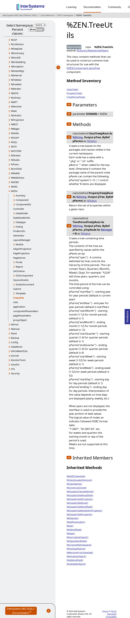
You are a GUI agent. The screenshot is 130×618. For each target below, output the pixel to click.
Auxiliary (20, 195)
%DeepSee (16, 48)
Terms (114, 611)
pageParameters (22, 315)
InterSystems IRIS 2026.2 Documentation (22, 611)
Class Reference (47, 15)
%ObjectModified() (77, 541)
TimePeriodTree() (76, 96)
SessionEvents (21, 280)
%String (78, 137)
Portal (19, 262)
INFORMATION (19, 351)
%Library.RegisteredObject (93, 50)
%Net (14, 110)
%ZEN (79, 15)
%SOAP (15, 137)
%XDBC (15, 182)
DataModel (22, 213)
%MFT (14, 102)
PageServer (19, 257)
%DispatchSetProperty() (79, 514)
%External (16, 75)
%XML (14, 186)
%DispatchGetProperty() (80, 499)
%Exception (17, 66)
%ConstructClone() (77, 487)
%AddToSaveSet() (76, 476)
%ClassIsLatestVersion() (79, 480)
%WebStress (17, 177)
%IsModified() (74, 529)
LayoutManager (21, 239)
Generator (18, 235)
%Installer (16, 84)
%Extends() (73, 518)
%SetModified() (75, 560)
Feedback (127, 315)
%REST (14, 124)
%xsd (14, 333)
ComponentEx (23, 204)
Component (22, 199)
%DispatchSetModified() (80, 506)
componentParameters (25, 311)
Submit (17, 288)
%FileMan (16, 79)
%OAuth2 (16, 115)
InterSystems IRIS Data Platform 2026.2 (20, 15)
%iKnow (15, 328)
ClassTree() (72, 89)
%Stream (16, 155)
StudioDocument (25, 284)
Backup (15, 337)
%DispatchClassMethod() (80, 491)
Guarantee (112, 614)
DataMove (16, 346)
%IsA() (70, 525)
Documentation (92, 7)
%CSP (14, 39)
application (19, 306)
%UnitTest (16, 168)
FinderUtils (19, 231)
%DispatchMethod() (77, 502)
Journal (15, 355)
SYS (13, 368)
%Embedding (18, 62)
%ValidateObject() (76, 563)
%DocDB (15, 57)
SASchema (19, 271)
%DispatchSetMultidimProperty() (84, 510)
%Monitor (16, 106)
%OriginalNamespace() (79, 544)
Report (19, 266)
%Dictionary (17, 53)
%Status (92, 141)
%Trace (15, 164)
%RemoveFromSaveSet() (80, 552)
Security (15, 373)
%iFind (14, 324)
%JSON (14, 93)
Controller (18, 208)
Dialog (19, 226)
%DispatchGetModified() (80, 495)
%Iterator (16, 88)
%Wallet (15, 173)
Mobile (19, 244)
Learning (71, 7)
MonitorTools (18, 360)
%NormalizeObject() (77, 537)
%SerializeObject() (76, 556)
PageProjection (21, 253)
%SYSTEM (16, 151)
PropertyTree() (74, 93)
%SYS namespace (65, 15)
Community (114, 7)
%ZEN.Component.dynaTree (83, 68)
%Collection (17, 44)
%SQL (14, 142)
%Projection (17, 119)
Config (14, 342)
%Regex (15, 128)
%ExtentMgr (17, 70)
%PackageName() (76, 548)
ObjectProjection (22, 248)
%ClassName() (74, 483)
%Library (16, 97)
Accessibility (111, 616)
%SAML (15, 133)
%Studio (15, 159)
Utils (15, 302)
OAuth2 (15, 364)
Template (21, 293)
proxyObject (20, 320)
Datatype (21, 222)
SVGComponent (24, 275)
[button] (69, 104)
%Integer (106, 229)
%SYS (14, 146)
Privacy (105, 611)
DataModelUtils (21, 217)
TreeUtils (87, 15)
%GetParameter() (76, 521)
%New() (71, 533)
